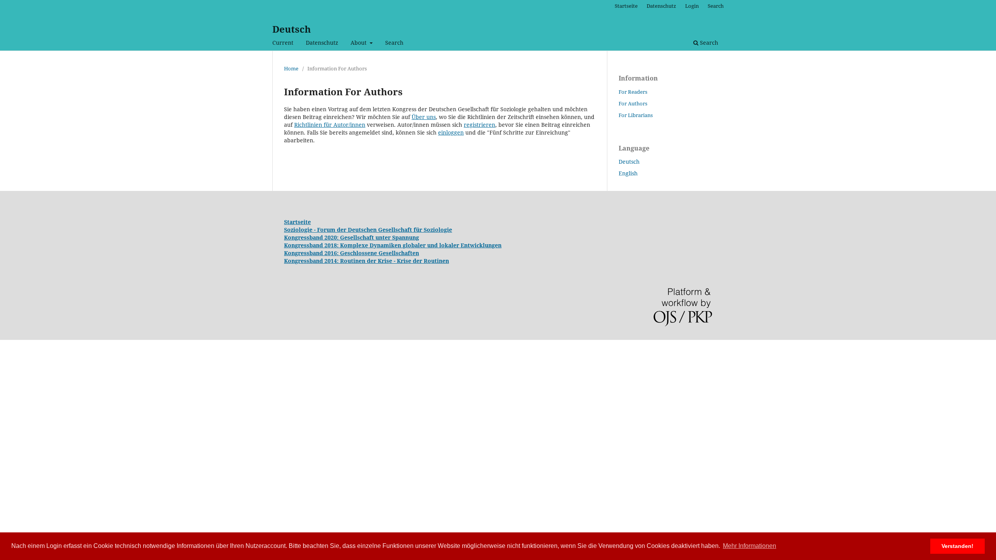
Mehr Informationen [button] (749, 545)
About (359, 42)
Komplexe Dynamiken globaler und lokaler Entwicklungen (421, 245)
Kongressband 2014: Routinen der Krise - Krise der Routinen (366, 260)
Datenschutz (322, 42)
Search (394, 42)
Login (692, 5)
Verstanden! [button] (957, 546)
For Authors (633, 103)
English (628, 173)
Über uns (424, 117)
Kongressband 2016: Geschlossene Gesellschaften (351, 253)
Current (282, 42)
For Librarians (636, 115)
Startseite (626, 5)
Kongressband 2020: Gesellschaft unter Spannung (351, 237)
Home (291, 68)
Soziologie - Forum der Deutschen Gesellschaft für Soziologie (368, 229)
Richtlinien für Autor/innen (329, 124)
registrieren (479, 124)
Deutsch (291, 29)
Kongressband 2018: (312, 245)
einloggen (451, 132)
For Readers (633, 91)
